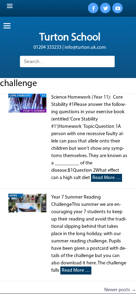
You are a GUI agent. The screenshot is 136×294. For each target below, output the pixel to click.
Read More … (106, 177)
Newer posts (120, 290)
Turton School (69, 37)
